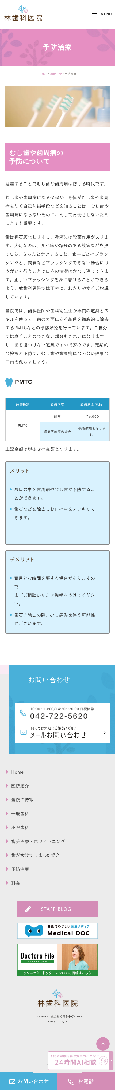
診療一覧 (56, 74)
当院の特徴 (22, 800)
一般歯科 (20, 814)
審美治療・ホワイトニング (38, 841)
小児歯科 (20, 827)
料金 (15, 883)
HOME (43, 74)
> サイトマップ (57, 1021)
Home (17, 772)
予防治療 (20, 869)
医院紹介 (20, 786)
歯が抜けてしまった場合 (35, 855)
